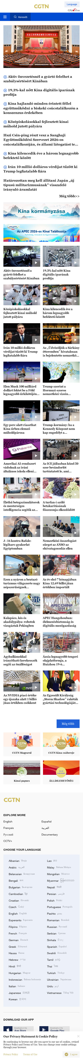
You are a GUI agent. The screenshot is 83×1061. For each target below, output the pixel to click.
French (18, 933)
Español (47, 821)
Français (8, 828)
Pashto (54, 913)
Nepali (54, 887)
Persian (55, 894)
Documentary (50, 834)
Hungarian (19, 973)
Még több (68, 723)
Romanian (58, 920)
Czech (16, 907)
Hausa (16, 953)
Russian (57, 926)
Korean (17, 999)
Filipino (18, 926)
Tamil (53, 959)
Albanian (18, 860)
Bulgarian (20, 887)
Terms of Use (30, 1054)
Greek (18, 946)
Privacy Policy (10, 1054)
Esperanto (21, 920)
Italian (17, 986)
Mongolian (58, 874)
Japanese (19, 993)
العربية (45, 828)
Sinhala (55, 940)
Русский (8, 834)
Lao (52, 860)
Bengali (16, 880)
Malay (59, 867)
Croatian (19, 900)
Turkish (55, 973)
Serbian (56, 933)
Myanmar (60, 880)
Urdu (53, 986)
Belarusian (22, 874)
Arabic (16, 867)
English (7, 821)
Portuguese (59, 907)
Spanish (57, 946)
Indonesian (25, 979)
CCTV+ (7, 841)
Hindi (15, 966)
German (18, 940)
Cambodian (18, 894)
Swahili (57, 953)
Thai (52, 966)
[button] (26, 64)
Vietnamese (60, 993)
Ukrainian (59, 979)
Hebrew (17, 959)
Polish (54, 900)
